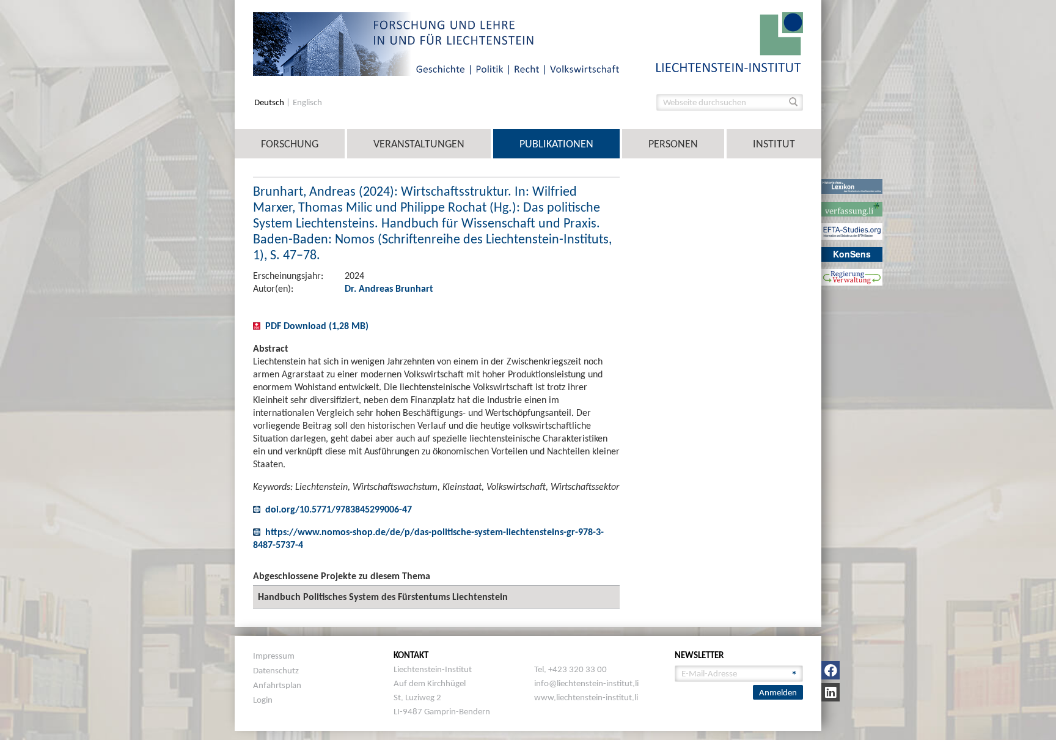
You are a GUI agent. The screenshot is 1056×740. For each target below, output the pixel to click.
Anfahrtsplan (277, 684)
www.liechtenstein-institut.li (586, 697)
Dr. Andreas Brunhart (389, 288)
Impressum (274, 655)
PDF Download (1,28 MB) (317, 325)
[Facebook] (830, 670)
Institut (774, 143)
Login (263, 699)
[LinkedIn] (830, 692)
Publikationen (556, 143)
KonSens (852, 254)
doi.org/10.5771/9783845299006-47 (338, 509)
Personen (673, 143)
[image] (729, 41)
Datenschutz (276, 670)
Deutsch (270, 102)
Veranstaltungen (418, 143)
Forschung (289, 143)
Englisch (307, 102)
